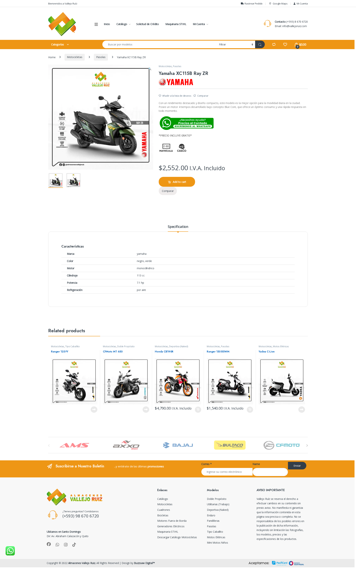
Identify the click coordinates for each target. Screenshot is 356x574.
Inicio (107, 24)
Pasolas (101, 57)
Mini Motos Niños (217, 542)
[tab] (178, 228)
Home (51, 57)
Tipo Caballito (72, 346)
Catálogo (121, 24)
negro (140, 261)
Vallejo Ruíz (263, 499)
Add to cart (179, 182)
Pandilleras (213, 520)
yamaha (141, 253)
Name (256, 464)
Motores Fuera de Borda (172, 520)
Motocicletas (74, 57)
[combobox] (159, 44)
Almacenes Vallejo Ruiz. (82, 563)
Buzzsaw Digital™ (144, 563)
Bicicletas (162, 515)
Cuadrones (163, 510)
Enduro (211, 515)
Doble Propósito (126, 346)
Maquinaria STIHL (175, 24)
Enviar (297, 465)
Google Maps (280, 3)
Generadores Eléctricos (170, 526)
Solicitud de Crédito (147, 24)
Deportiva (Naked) (178, 346)
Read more (94, 409)
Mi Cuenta (302, 3)
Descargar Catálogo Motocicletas (177, 537)
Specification (178, 227)
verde (148, 261)
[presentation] (307, 445)
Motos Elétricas (281, 346)
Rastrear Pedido (254, 3)
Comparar (202, 95)
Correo (206, 464)
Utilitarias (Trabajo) (218, 504)
